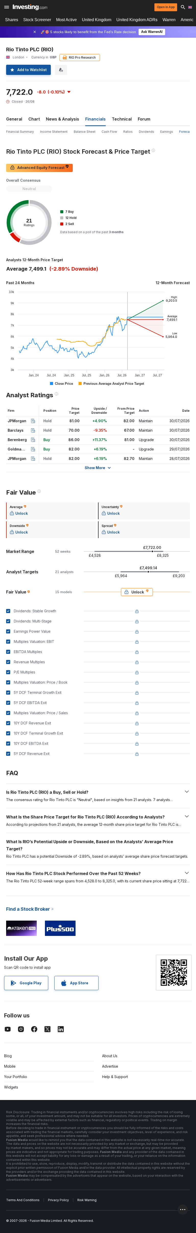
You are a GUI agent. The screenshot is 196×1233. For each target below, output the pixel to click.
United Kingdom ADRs (136, 20)
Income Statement (54, 132)
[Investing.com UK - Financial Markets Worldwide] (30, 7)
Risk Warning (86, 1200)
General (14, 119)
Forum (144, 119)
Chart (34, 119)
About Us (109, 1056)
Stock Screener (37, 20)
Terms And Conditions (23, 1200)
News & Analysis (62, 119)
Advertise (110, 1066)
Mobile (10, 1066)
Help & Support (115, 1077)
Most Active (66, 20)
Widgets (11, 1087)
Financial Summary (20, 132)
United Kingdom (96, 20)
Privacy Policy (58, 1200)
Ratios (128, 132)
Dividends (146, 132)
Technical (122, 119)
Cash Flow (109, 132)
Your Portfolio (15, 1077)
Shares (11, 20)
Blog (8, 1056)
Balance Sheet (84, 132)
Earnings (166, 132)
